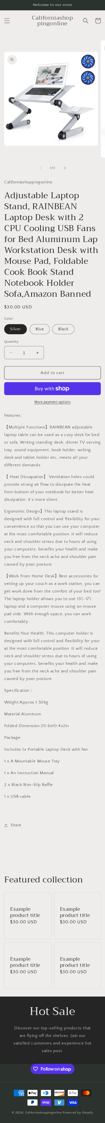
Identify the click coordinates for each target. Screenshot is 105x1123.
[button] (7, 21)
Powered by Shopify (78, 1112)
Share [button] (16, 825)
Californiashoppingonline (43, 1112)
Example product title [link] (25, 912)
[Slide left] (40, 168)
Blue (40, 329)
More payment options (52, 402)
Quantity (11, 341)
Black (63, 329)
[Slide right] (65, 168)
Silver (15, 329)
